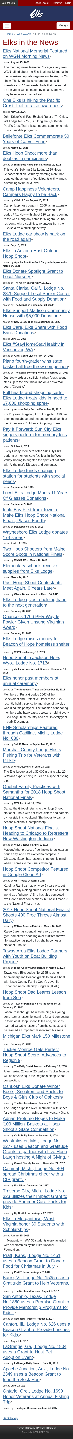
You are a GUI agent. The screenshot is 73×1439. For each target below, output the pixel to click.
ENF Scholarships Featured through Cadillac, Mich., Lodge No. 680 (33, 733)
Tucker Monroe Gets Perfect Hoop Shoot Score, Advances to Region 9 (34, 1055)
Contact (51, 1428)
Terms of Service (26, 1428)
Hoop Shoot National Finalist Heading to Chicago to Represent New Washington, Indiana (35, 833)
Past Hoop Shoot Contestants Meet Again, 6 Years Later (32, 585)
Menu (62, 25)
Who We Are (24, 33)
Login (68, 3)
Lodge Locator (41, 3)
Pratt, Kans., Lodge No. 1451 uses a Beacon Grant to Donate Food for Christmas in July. (34, 1261)
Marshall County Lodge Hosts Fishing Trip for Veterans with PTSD (32, 755)
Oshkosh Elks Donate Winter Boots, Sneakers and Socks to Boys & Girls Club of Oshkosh (33, 1092)
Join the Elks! (9, 3)
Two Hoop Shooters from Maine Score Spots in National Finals (34, 551)
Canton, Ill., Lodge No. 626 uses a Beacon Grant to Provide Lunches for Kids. (36, 1329)
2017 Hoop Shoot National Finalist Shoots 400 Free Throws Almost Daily (36, 915)
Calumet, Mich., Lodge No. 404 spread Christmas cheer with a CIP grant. (33, 1174)
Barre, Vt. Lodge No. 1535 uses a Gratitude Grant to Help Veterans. (36, 1280)
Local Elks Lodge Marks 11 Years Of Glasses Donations (35, 495)
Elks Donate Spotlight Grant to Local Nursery (33, 274)
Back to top (10, 1418)
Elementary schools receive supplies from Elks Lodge (30, 568)
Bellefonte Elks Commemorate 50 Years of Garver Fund (36, 139)
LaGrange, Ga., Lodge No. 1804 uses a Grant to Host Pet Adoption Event (34, 1352)
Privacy (41, 1428)
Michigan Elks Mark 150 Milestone (36, 1036)
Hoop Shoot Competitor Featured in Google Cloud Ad (35, 871)
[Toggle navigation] (7, 26)
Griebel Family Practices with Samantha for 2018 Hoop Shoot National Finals (34, 792)
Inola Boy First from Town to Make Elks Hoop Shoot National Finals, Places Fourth (34, 515)
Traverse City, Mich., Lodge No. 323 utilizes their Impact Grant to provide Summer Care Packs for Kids (35, 1199)
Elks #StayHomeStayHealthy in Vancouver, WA (33, 347)
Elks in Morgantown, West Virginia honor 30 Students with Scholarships (33, 1224)
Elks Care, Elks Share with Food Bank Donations (35, 330)
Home (9, 33)
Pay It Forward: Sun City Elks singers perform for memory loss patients (35, 435)
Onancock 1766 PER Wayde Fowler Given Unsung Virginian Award (33, 622)
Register (57, 3)
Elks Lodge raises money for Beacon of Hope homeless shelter (36, 641)
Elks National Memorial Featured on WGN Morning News (35, 53)
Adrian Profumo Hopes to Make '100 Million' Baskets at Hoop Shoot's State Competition (34, 1124)
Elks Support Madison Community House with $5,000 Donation (36, 313)
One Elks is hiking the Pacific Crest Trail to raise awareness (32, 103)
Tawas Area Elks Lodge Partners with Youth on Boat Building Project (35, 956)
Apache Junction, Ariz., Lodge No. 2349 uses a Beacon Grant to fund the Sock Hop (36, 1374)
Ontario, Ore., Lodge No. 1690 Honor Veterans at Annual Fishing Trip (36, 1396)
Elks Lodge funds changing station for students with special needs (34, 476)
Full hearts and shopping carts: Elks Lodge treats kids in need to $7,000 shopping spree (35, 398)
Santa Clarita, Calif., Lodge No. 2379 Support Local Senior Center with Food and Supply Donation (36, 293)
